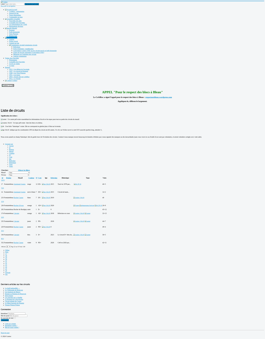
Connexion (5, 320)
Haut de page (5, 333)
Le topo (11, 65)
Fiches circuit (13, 41)
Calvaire (16, 213)
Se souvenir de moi (7, 318)
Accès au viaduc (14, 64)
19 (6, 258)
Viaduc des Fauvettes (12, 58)
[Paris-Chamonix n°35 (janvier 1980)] (77, 184)
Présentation (13, 60)
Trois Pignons (13, 34)
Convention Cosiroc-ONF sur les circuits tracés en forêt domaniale (35, 51)
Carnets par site (14, 43)
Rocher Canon (18, 197)
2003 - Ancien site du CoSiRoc (19, 77)
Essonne (12, 30)
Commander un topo (16, 17)
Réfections (16, 47)
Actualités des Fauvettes (17, 23)
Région (11, 149)
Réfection (12, 161)
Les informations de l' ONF (18, 24)
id (9, 148)
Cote (10, 157)
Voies (11, 166)
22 (6, 263)
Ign (10, 159)
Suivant (7, 272)
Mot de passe (5, 316)
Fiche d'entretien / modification (23, 49)
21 (6, 261)
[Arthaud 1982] (98, 205)
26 (6, 271)
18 (6, 256)
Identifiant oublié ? (11, 325)
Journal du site (14, 13)
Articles (11, 39)
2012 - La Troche (14, 79)
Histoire (7, 67)
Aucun (11, 146)
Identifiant (4, 313)
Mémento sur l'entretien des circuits (24, 54)
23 (6, 265)
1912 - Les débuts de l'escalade (19, 69)
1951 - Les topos (14, 75)
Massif (11, 151)
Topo (11, 164)
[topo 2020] (76, 205)
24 (6, 267)
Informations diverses (16, 26)
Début (7, 250)
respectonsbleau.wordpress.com (158, 97)
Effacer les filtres (24, 170)
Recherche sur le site (31, 4)
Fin (6, 274)
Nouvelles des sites (15, 21)
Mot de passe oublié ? (12, 327)
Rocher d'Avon (19, 205)
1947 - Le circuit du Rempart (18, 71)
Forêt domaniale (14, 32)
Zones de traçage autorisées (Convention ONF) (28, 52)
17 (6, 254)
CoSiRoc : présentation (16, 11)
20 (6, 259)
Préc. (7, 252)
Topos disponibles (15, 15)
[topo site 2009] (86, 205)
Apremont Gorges (19, 184)
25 (6, 269)
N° (10, 155)
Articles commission (19, 56)
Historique (12, 163)
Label (3, 4)
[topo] (78, 197)
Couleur (11, 153)
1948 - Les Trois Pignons (17, 73)
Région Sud (13, 36)
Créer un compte (10, 324)
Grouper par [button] (9, 144)
